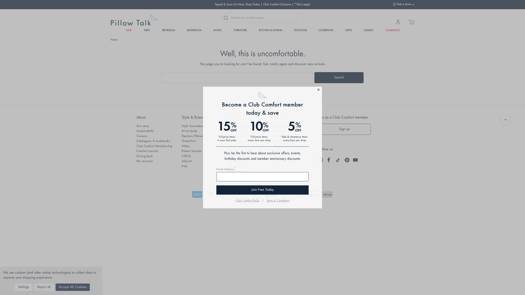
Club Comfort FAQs (247, 200)
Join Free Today (262, 190)
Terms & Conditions (278, 200)
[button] (262, 90)
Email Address (226, 169)
